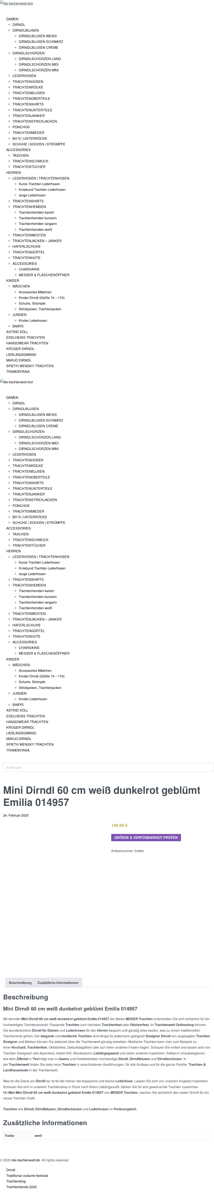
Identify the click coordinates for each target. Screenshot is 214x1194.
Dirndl (10, 1169)
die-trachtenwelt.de (26, 1160)
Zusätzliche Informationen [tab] (58, 982)
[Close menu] (2, 388)
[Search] (6, 760)
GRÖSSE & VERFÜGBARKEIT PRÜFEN (146, 837)
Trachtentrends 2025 (21, 1186)
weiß (38, 1135)
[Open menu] (3, 9)
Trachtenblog (16, 1181)
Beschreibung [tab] (20, 982)
